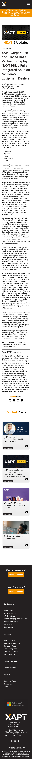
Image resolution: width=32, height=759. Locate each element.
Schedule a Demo (16, 575)
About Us (7, 675)
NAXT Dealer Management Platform (12, 611)
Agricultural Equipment (12, 643)
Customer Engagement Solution (15, 619)
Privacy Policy (11, 747)
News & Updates (10, 668)
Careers (6, 687)
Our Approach (9, 624)
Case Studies (8, 627)
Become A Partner (10, 681)
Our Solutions (9, 604)
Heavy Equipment (10, 640)
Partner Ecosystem (11, 622)
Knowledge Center (10, 661)
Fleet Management (10, 649)
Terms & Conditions (16, 749)
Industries (7, 634)
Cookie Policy (21, 747)
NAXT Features (9, 616)
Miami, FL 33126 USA (16, 733)
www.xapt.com (10, 346)
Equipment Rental (10, 646)
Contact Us (8, 684)
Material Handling (10, 654)
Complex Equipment (11, 652)
